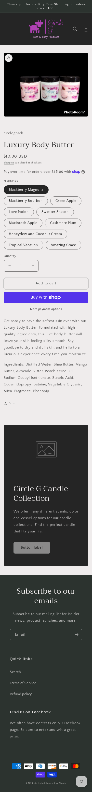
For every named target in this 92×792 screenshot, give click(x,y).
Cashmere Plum (63, 223)
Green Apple (65, 201)
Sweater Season (55, 212)
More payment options (46, 309)
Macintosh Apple (23, 223)
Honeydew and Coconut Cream (35, 234)
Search (15, 672)
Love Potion (19, 212)
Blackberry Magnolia (26, 190)
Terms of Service (23, 683)
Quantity (10, 256)
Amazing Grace (63, 245)
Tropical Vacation (23, 245)
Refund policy (21, 694)
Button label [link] (32, 547)
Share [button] (14, 403)
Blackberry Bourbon (26, 201)
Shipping (9, 162)
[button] (6, 29)
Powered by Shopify (56, 783)
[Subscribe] (76, 634)
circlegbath (40, 783)
